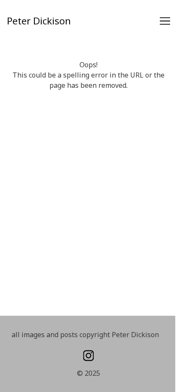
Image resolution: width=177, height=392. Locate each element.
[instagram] (88, 355)
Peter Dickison (39, 20)
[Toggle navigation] (165, 21)
